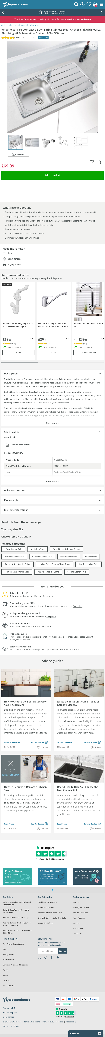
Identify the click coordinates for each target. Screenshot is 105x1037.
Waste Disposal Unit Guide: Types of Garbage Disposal (78, 703)
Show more (51, 423)
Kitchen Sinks (6, 25)
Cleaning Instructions (20, 444)
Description (11, 373)
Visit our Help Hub (10, 1012)
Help (10, 253)
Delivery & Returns (15, 490)
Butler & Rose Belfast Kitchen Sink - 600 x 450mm (17, 931)
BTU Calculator (8, 959)
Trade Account (78, 918)
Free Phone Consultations (13, 944)
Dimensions (22, 155)
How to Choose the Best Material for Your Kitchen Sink (25, 703)
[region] (52, 323)
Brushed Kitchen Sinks (14, 556)
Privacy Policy (48, 1022)
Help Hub (76, 902)
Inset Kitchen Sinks (68, 556)
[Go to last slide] (2, 12)
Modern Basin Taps (45, 923)
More (49, 626)
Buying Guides (14, 264)
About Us (76, 923)
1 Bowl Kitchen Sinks (13, 549)
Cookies (59, 1022)
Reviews (9, 500)
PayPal (5, 970)
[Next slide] (102, 12)
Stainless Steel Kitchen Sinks (27, 25)
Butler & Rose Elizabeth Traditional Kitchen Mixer (17, 903)
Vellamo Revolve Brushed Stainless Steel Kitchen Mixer (17, 924)
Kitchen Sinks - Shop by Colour (17, 564)
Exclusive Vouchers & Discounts (15, 965)
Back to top (52, 890)
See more (74, 649)
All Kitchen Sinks (38, 549)
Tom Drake (9, 824)
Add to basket (62, 175)
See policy (77, 606)
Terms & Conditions (32, 1022)
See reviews (48, 596)
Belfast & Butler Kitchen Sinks (50, 912)
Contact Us (77, 933)
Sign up (62, 951)
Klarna (5, 975)
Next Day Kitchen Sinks (88, 564)
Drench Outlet (78, 928)
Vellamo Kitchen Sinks (76, 571)
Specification (12, 432)
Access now (25, 639)
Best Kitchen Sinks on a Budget (66, 549)
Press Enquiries (9, 985)
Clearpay (6, 980)
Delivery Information (81, 907)
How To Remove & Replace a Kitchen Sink (25, 788)
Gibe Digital (15, 1026)
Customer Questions (16, 510)
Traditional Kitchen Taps (47, 902)
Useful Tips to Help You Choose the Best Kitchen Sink (77, 788)
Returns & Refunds (80, 912)
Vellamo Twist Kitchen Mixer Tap (16, 917)
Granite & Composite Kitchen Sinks (52, 918)
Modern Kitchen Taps (46, 907)
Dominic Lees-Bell (12, 742)
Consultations (14, 258)
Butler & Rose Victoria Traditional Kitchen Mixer (16, 911)
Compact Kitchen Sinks (42, 556)
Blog (4, 949)
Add (25, 352)
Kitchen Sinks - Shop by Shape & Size (54, 564)
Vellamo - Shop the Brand (48, 571)
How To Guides (39, 824)
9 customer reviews (29, 38)
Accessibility (71, 1022)
